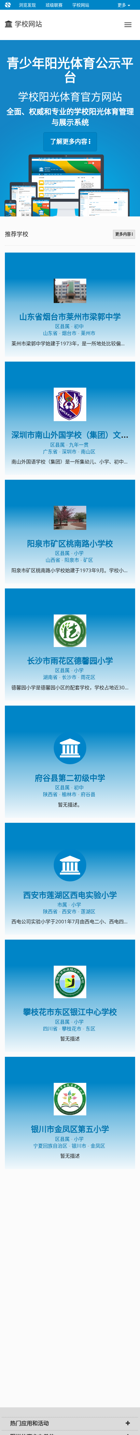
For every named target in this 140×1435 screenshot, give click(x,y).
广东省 (50, 451)
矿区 (88, 560)
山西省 (53, 560)
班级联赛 (54, 5)
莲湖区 (88, 911)
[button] (128, 1424)
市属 (62, 904)
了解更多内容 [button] (69, 141)
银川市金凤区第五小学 (70, 1129)
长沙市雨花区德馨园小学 (70, 660)
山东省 (50, 333)
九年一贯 (79, 444)
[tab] (70, 1423)
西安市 (69, 911)
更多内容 (123, 234)
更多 (122, 5)
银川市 (79, 1145)
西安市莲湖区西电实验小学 (70, 895)
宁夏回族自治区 (50, 1145)
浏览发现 (27, 5)
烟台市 (69, 333)
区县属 (62, 326)
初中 (79, 326)
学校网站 (80, 5)
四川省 (50, 1028)
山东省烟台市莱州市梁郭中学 (70, 316)
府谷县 (88, 794)
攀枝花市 (71, 1028)
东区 (90, 1028)
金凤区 (98, 1145)
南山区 (88, 451)
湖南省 (50, 677)
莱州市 (88, 333)
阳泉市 (71, 560)
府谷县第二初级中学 (70, 778)
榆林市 (69, 794)
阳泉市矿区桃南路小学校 (70, 543)
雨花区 (88, 677)
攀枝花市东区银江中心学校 (70, 1012)
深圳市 (69, 451)
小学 (79, 553)
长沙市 (69, 677)
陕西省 (50, 794)
